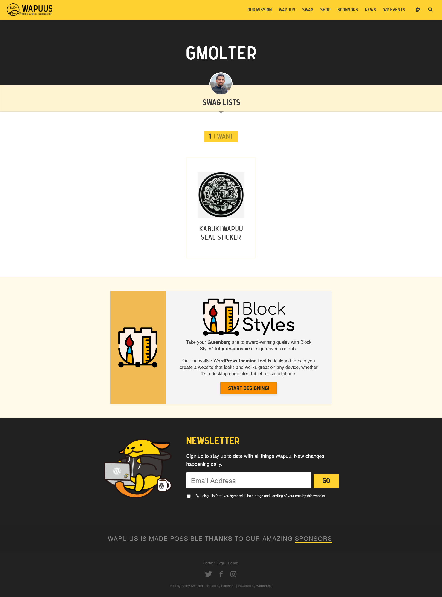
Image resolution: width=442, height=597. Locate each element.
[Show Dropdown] (417, 12)
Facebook (221, 574)
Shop (325, 10)
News (370, 10)
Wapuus (30, 9)
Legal (221, 563)
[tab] (221, 136)
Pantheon (228, 585)
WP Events (394, 10)
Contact (209, 563)
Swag (307, 10)
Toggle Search (430, 9)
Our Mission (259, 10)
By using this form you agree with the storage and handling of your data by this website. (260, 495)
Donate (233, 563)
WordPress (264, 585)
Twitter (208, 574)
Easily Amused (192, 585)
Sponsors (347, 10)
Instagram (233, 574)
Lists (221, 103)
